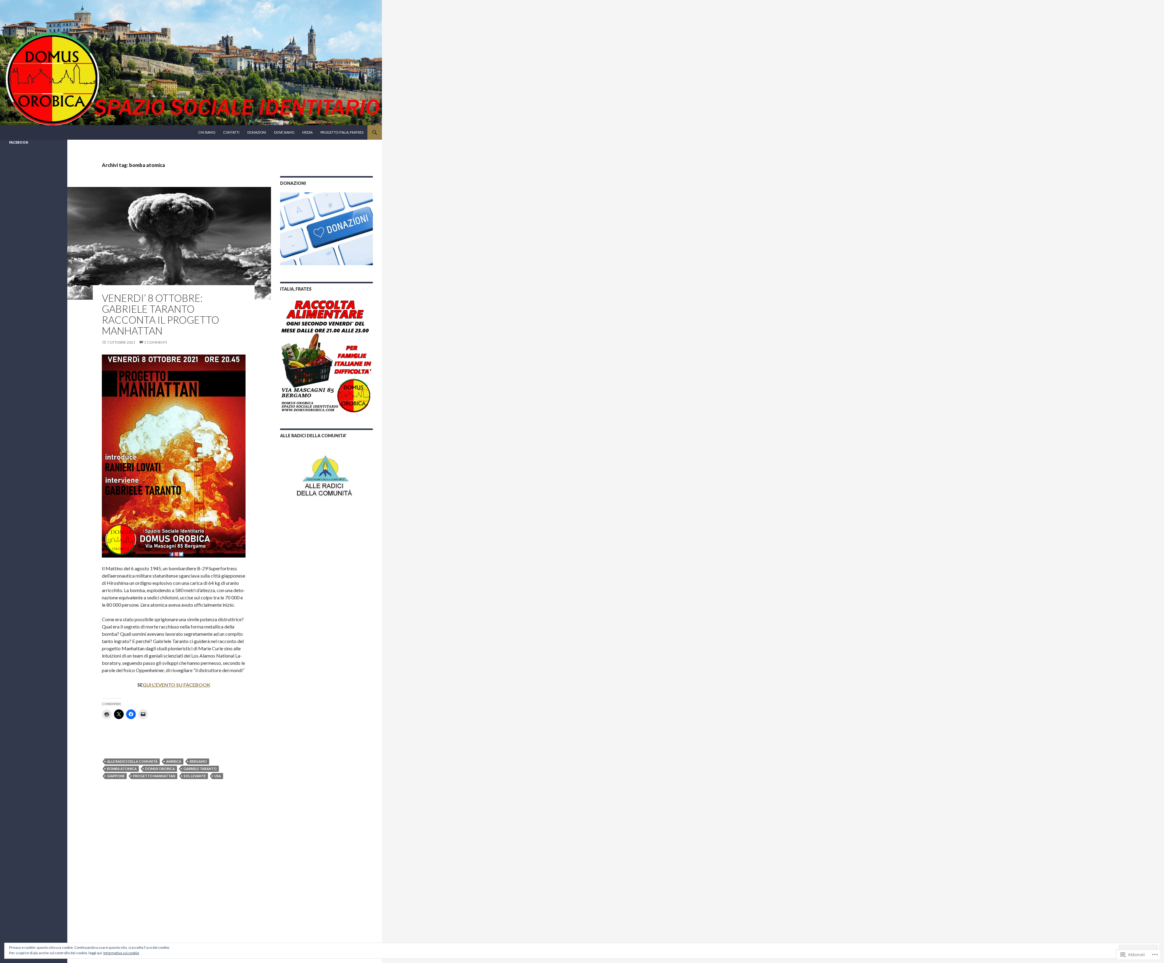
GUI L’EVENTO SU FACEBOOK (176, 685)
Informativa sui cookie (121, 953)
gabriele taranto (200, 769)
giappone (116, 776)
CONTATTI (231, 132)
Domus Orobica (160, 769)
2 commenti (155, 342)
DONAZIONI (256, 132)
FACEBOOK (18, 142)
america (173, 761)
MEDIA (307, 132)
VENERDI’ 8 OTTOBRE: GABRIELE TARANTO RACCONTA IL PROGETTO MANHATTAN (160, 314)
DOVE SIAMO (284, 132)
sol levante (195, 776)
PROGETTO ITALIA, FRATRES (341, 132)
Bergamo (198, 761)
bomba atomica (122, 769)
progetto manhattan (154, 776)
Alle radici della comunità (132, 761)
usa (217, 776)
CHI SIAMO (206, 132)
